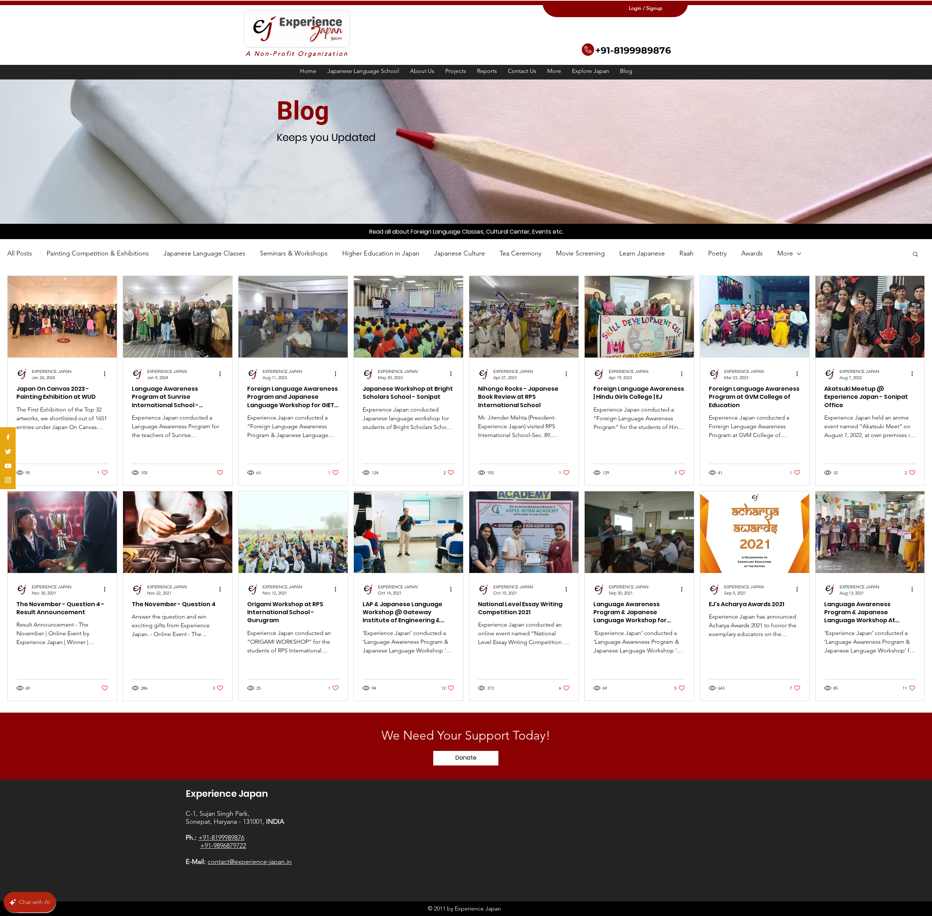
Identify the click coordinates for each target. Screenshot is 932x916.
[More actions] (107, 374)
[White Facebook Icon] (8, 437)
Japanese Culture (459, 253)
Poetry (717, 253)
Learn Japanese (642, 253)
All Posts (19, 253)
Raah (686, 253)
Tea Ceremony (520, 253)
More (785, 253)
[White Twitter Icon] (8, 452)
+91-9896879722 (223, 846)
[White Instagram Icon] (8, 480)
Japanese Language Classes (204, 253)
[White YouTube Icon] (8, 466)
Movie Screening (580, 253)
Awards (752, 253)
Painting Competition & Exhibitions (98, 253)
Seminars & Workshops (294, 253)
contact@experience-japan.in (250, 862)
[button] (455, 71)
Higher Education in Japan (380, 253)
